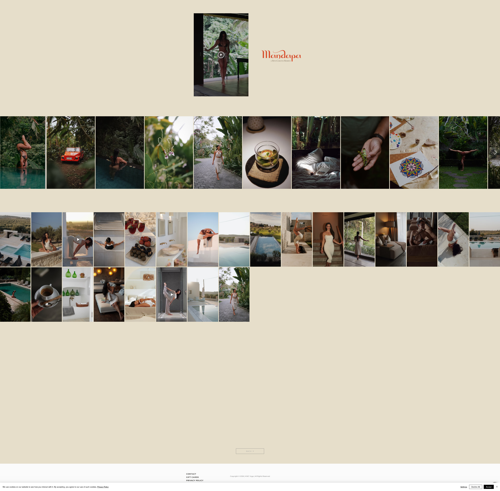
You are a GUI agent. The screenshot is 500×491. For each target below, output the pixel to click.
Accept (489, 487)
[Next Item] (495, 152)
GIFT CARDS (192, 477)
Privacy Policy (103, 487)
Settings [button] (463, 487)
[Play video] (221, 55)
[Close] (496, 487)
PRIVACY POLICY (194, 480)
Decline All (475, 487)
